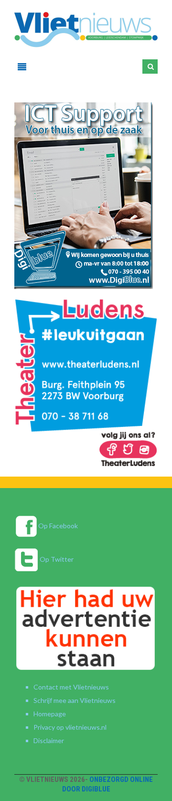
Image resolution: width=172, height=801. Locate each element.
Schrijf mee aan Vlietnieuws (74, 700)
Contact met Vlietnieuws (71, 687)
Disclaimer (48, 740)
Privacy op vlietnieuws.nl (70, 727)
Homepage (49, 714)
